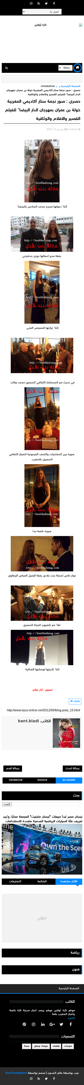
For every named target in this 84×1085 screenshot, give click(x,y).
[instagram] (31, 4)
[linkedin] (43, 1024)
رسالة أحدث (72, 769)
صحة (26, 1046)
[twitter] (46, 4)
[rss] (39, 4)
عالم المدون (55, 1073)
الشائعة (42, 882)
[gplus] (52, 1024)
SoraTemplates (16, 1073)
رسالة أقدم (12, 769)
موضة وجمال (41, 1046)
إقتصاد (56, 1046)
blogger (69, 780)
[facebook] (54, 4)
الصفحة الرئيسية (70, 86)
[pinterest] (24, 1024)
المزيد (71, 1018)
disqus (42, 780)
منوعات (68, 1046)
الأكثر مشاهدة (69, 882)
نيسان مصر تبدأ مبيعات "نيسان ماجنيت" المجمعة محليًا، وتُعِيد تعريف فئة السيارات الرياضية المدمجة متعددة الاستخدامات (42, 819)
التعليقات (15, 882)
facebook (16, 780)
